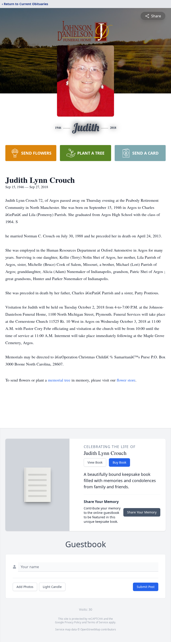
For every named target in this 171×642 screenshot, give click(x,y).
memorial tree (59, 380)
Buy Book (119, 462)
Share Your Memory (142, 512)
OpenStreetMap (90, 629)
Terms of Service (97, 622)
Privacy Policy (73, 622)
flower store (126, 380)
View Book (95, 462)
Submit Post (146, 587)
